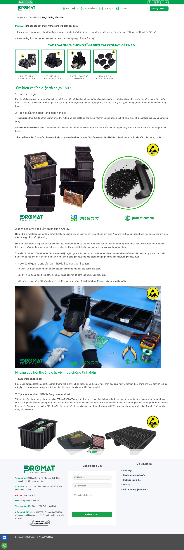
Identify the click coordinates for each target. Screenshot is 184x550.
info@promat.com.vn (30, 501)
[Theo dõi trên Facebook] (149, 2)
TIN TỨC (124, 8)
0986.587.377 (29, 495)
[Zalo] (4, 538)
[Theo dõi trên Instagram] (154, 2)
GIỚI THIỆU (71, 8)
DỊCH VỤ (107, 8)
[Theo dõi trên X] (158, 2)
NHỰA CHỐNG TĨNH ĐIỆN (81, 45)
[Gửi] (31, 2)
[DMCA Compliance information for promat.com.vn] (39, 523)
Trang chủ (20, 17)
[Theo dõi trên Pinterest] (162, 2)
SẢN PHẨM (90, 8)
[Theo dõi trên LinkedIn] (167, 2)
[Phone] (4, 546)
